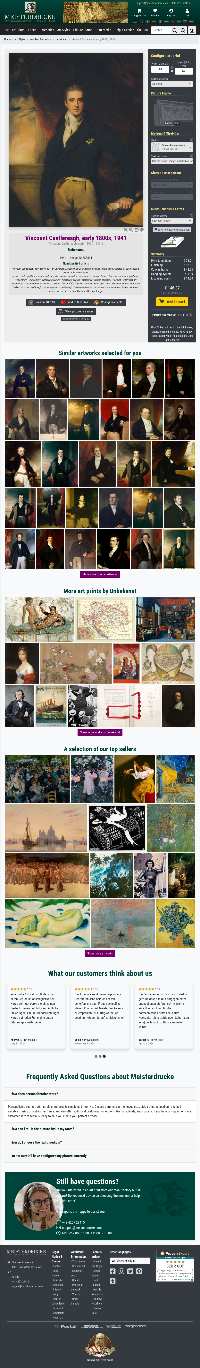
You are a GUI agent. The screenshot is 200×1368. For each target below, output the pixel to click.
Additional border (159, 79)
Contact (142, 30)
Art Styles (63, 30)
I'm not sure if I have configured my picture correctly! (49, 1156)
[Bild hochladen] (192, 30)
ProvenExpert (29, 1040)
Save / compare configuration (173, 229)
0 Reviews (83, 319)
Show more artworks (100, 953)
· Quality (75, 1280)
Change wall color (111, 302)
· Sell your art (78, 1266)
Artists (32, 30)
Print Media (103, 30)
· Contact (56, 1266)
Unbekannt (61, 39)
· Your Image (78, 1261)
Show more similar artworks (100, 574)
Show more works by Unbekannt (100, 732)
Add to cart (174, 301)
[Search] (175, 30)
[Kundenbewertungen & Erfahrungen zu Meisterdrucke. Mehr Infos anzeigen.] (175, 1265)
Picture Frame (82, 30)
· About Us (57, 1317)
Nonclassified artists (40, 39)
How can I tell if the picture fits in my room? (42, 1129)
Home (7, 39)
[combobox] (172, 84)
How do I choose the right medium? (36, 1142)
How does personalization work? (34, 1094)
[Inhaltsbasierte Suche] (183, 30)
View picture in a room (78, 311)
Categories (46, 30)
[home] (7, 30)
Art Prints (18, 30)
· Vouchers (76, 1294)
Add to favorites (77, 302)
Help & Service (124, 30)
